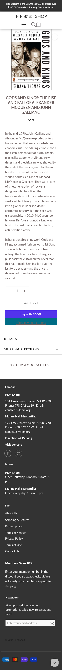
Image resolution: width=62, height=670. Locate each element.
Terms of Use (13, 545)
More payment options (31, 322)
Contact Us (12, 551)
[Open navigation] (23, 24)
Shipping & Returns (21, 349)
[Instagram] (18, 453)
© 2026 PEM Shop (15, 639)
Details (10, 338)
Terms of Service (15, 533)
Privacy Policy (14, 538)
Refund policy (14, 526)
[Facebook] (7, 453)
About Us (11, 513)
